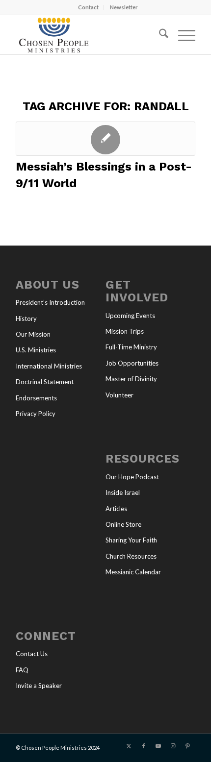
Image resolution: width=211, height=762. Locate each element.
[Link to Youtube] (158, 745)
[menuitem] (88, 7)
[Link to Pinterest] (188, 745)
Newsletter (124, 7)
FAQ (22, 670)
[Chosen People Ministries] (87, 34)
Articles (116, 509)
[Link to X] (129, 745)
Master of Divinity (131, 379)
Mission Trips (125, 331)
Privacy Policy (35, 414)
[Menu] (181, 34)
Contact (88, 7)
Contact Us (32, 654)
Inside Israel (123, 492)
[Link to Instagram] (173, 745)
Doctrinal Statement (45, 382)
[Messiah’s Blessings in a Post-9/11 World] (105, 139)
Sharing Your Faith (131, 540)
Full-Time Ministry (131, 347)
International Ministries (49, 366)
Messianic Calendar (133, 572)
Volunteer (119, 395)
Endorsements (36, 398)
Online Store (123, 524)
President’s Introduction (50, 302)
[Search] (158, 34)
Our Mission (33, 334)
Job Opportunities (132, 363)
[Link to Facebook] (143, 745)
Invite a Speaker (39, 685)
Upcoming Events (130, 316)
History (26, 318)
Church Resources (131, 556)
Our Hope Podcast (132, 477)
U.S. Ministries (36, 350)
